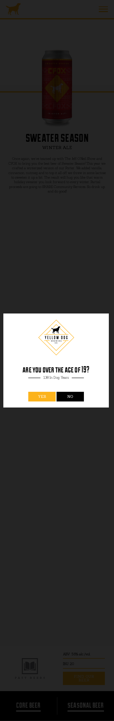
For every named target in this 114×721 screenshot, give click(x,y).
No (70, 396)
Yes (42, 396)
